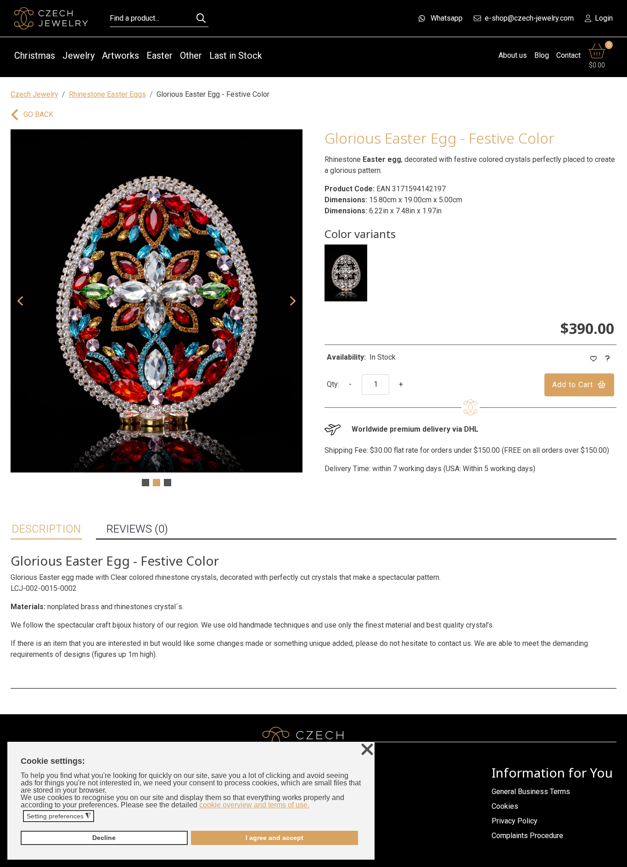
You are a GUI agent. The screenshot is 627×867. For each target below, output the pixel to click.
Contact (568, 55)
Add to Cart (572, 384)
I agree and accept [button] (274, 837)
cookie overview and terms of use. (254, 805)
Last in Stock (235, 55)
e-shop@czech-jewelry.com (529, 18)
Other (191, 55)
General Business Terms (531, 791)
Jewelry (78, 55)
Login (604, 18)
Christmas (34, 55)
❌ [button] (367, 750)
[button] (20, 301)
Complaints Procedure (527, 835)
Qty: (333, 384)
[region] (156, 308)
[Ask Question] (607, 359)
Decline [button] (104, 837)
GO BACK (38, 114)
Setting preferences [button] (59, 816)
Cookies (505, 806)
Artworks (120, 55)
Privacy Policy (514, 821)
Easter (159, 55)
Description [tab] (46, 528)
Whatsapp (447, 18)
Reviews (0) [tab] (137, 528)
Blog (541, 55)
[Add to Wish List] (593, 359)
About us (512, 55)
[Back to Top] (615, 857)
